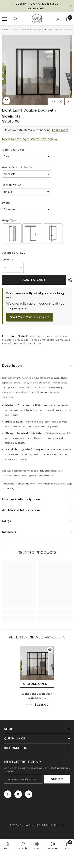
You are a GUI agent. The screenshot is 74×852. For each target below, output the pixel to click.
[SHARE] (69, 280)
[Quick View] (50, 650)
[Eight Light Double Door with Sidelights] (37, 663)
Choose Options (38, 684)
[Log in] (58, 19)
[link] (19, 612)
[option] (37, 6)
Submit (57, 779)
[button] (60, 101)
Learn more (60, 129)
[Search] (15, 19)
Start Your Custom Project (30, 317)
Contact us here (25, 483)
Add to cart (34, 279)
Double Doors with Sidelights (28, 29)
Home (5, 29)
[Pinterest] (28, 794)
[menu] (4, 19)
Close (70, 6)
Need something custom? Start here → (30, 139)
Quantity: (8, 259)
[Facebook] (7, 794)
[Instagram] (18, 794)
